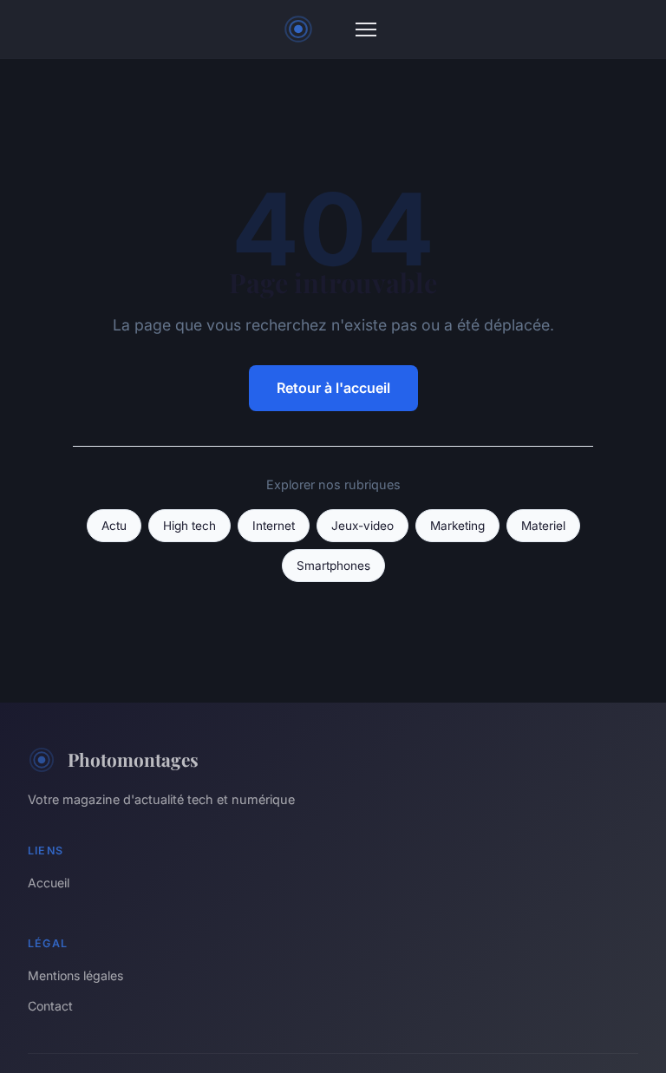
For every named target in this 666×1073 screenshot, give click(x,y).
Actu (114, 526)
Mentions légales (75, 975)
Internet (273, 526)
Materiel (543, 526)
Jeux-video (362, 526)
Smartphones (333, 565)
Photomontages (133, 759)
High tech (189, 526)
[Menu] (366, 29)
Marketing (457, 526)
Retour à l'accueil (333, 387)
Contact (50, 1005)
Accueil (48, 882)
